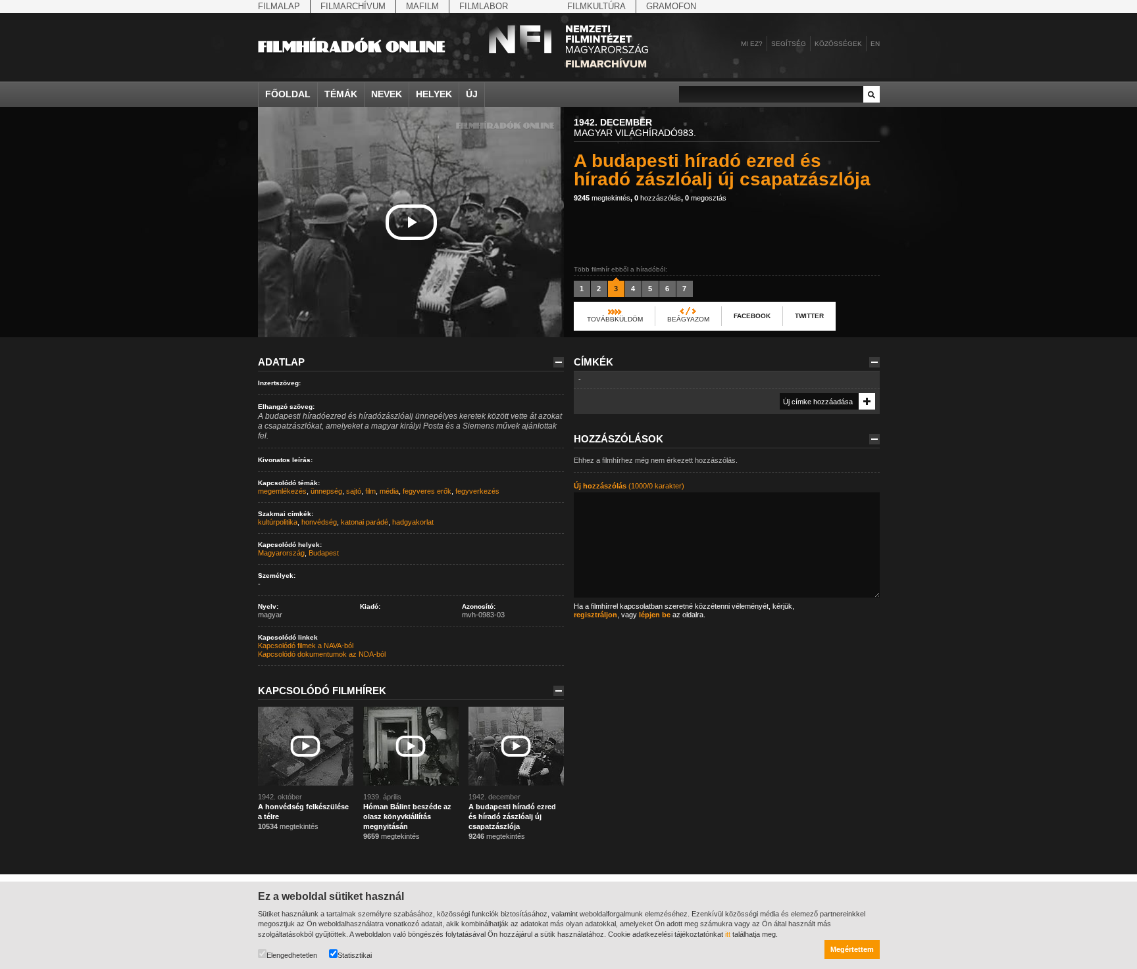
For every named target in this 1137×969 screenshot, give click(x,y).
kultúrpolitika (277, 522)
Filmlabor (483, 6)
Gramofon (671, 6)
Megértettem (852, 949)
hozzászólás (657, 198)
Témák (340, 94)
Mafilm (422, 6)
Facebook (752, 315)
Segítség (788, 43)
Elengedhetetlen (291, 955)
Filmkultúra (596, 6)
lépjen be (654, 615)
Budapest (324, 553)
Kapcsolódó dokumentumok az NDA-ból (322, 654)
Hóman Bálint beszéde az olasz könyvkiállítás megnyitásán (407, 816)
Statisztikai (355, 955)
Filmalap (279, 6)
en (875, 43)
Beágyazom (688, 319)
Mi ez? (752, 43)
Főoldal (288, 94)
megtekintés (602, 198)
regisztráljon (595, 615)
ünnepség (326, 491)
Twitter (809, 315)
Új (472, 94)
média (389, 491)
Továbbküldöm (615, 319)
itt (727, 934)
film (370, 491)
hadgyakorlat (413, 522)
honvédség (319, 522)
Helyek (434, 94)
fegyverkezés (477, 491)
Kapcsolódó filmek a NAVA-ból (305, 646)
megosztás (705, 198)
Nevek (386, 94)
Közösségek (838, 43)
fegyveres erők (427, 491)
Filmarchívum (353, 6)
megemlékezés (282, 491)
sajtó (353, 491)
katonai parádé (364, 522)
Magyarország (281, 553)
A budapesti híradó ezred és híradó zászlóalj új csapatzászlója (512, 816)
